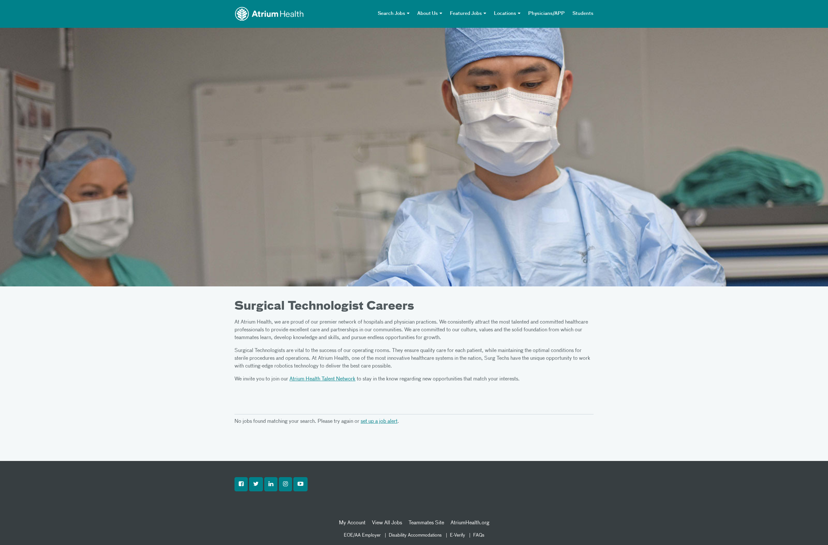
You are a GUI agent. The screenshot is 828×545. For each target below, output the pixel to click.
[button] (241, 484)
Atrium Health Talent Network (322, 379)
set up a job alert (379, 421)
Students (583, 13)
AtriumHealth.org (470, 523)
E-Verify (457, 535)
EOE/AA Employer (362, 535)
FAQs (479, 535)
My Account (352, 523)
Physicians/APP (546, 13)
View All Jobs (387, 523)
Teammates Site (426, 523)
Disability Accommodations (415, 535)
